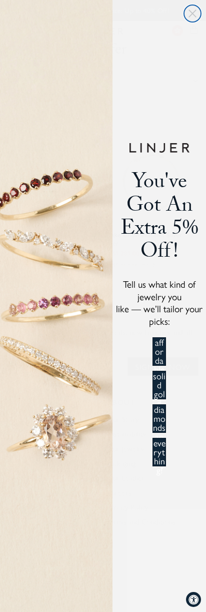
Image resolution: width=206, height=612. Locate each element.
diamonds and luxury (159, 418)
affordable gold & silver (159, 351)
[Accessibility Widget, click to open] (193, 599)
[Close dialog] (192, 13)
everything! (160, 452)
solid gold (159, 385)
